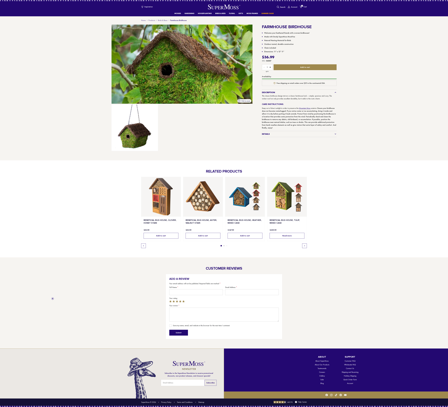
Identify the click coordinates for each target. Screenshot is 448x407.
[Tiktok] (336, 395)
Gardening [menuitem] (189, 13)
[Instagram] (331, 395)
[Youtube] (345, 395)
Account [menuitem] (350, 383)
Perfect (183, 301)
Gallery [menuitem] (322, 376)
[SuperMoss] (224, 7)
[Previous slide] (143, 245)
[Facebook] (327, 395)
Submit (179, 332)
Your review (174, 306)
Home (143, 20)
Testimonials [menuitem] (322, 368)
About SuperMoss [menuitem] (322, 361)
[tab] (221, 245)
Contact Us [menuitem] (350, 368)
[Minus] (264, 67)
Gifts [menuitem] (240, 13)
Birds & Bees (162, 20)
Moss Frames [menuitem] (252, 13)
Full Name (173, 287)
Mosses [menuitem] (177, 13)
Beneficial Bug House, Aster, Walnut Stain (201, 221)
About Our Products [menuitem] (322, 364)
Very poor (170, 301)
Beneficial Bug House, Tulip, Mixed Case (285, 221)
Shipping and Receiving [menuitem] (350, 372)
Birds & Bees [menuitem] (220, 13)
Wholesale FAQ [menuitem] (350, 364)
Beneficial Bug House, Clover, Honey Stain (160, 221)
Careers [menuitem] (322, 372)
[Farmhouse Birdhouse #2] (134, 127)
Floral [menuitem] (232, 13)
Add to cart (305, 67)
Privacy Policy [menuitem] (166, 402)
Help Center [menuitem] (302, 402)
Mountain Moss (305, 108)
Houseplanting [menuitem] (205, 13)
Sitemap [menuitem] (201, 402)
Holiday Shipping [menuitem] (350, 376)
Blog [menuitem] (322, 383)
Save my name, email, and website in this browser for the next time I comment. (201, 326)
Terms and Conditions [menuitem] (185, 402)
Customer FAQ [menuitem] (350, 361)
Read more (287, 235)
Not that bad (174, 301)
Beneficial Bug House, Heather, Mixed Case (245, 221)
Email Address (231, 287)
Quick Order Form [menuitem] (350, 379)
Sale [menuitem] (322, 379)
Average (177, 301)
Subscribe (210, 382)
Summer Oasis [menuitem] (267, 13)
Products (152, 20)
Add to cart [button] (161, 235)
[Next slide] (304, 245)
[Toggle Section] (335, 92)
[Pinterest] (341, 395)
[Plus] (270, 67)
